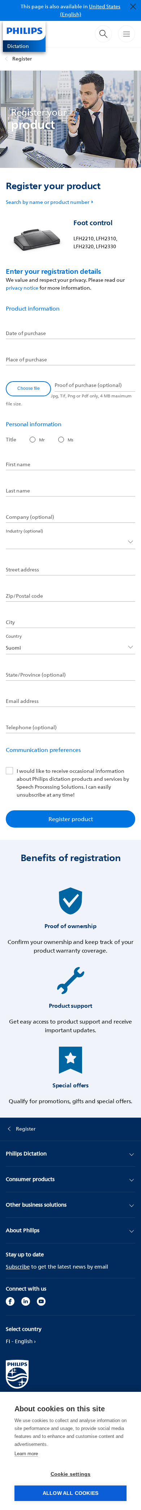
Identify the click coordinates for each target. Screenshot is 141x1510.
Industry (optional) (24, 531)
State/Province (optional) (36, 675)
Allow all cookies (70, 1493)
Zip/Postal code (24, 596)
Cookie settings (71, 1474)
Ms (70, 440)
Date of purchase (26, 333)
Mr (42, 440)
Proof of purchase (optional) (88, 385)
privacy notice (22, 287)
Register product (70, 819)
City (10, 622)
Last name (18, 491)
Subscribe (18, 1266)
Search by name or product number (47, 201)
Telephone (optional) (31, 727)
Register (22, 58)
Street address (22, 570)
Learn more (26, 1453)
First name (18, 464)
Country (14, 636)
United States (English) (90, 10)
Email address (22, 701)
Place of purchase (26, 360)
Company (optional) (30, 517)
